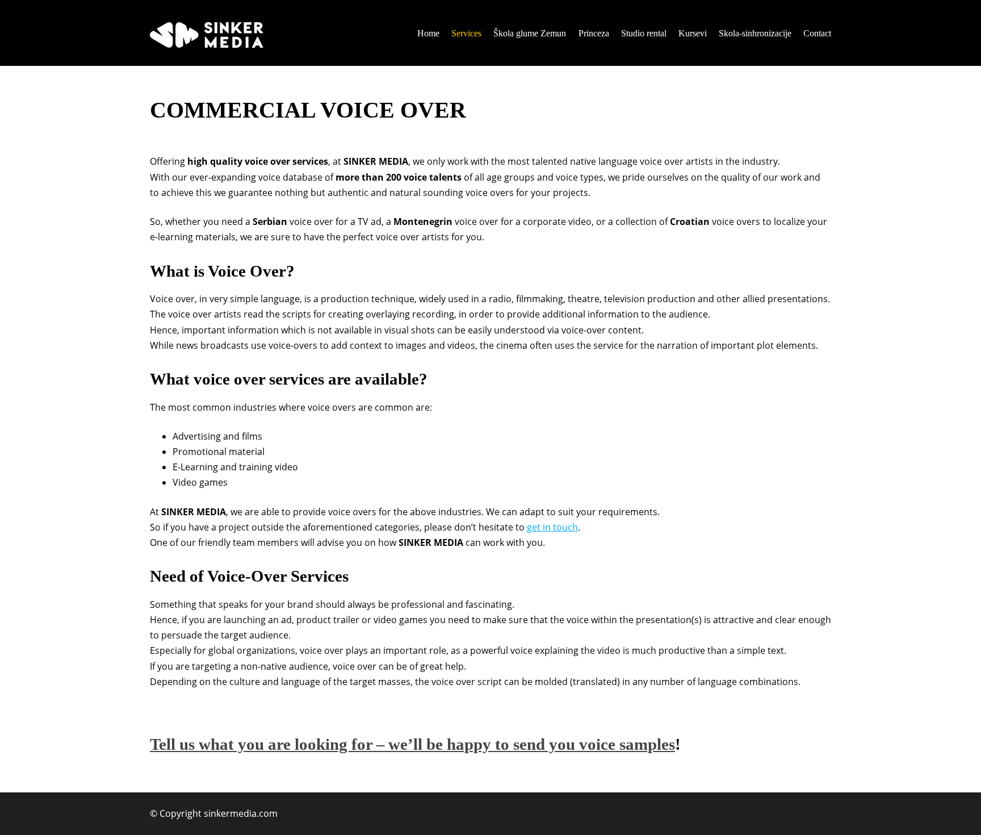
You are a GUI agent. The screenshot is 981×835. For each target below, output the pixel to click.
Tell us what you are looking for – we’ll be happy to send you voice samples (412, 744)
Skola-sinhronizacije (755, 33)
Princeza (593, 33)
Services (466, 33)
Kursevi (692, 33)
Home (428, 33)
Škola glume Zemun (529, 33)
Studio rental (643, 33)
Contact (817, 33)
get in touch (552, 527)
